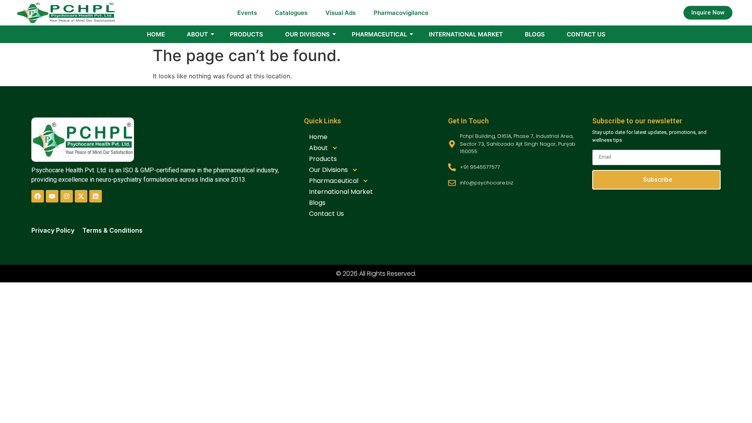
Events (247, 12)
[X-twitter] (81, 196)
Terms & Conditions (112, 230)
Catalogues (291, 12)
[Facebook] (37, 196)
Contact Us (586, 34)
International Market (466, 34)
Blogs (535, 34)
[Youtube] (52, 196)
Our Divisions (307, 34)
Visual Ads (340, 12)
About (197, 34)
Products (246, 34)
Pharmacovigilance (401, 12)
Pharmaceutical (379, 34)
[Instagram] (66, 196)
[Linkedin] (95, 196)
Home (156, 34)
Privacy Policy (52, 230)
